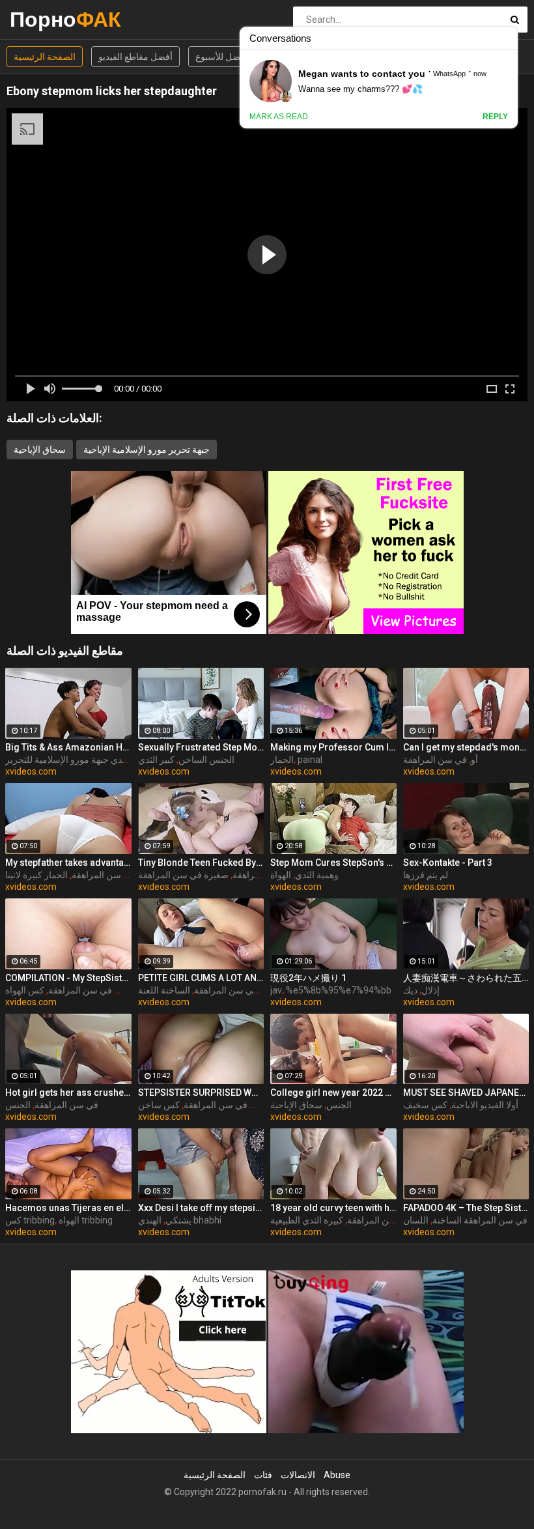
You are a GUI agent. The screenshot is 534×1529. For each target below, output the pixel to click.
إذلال (430, 990)
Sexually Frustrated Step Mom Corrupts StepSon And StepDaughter (201, 747)
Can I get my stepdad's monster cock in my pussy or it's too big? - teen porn (466, 747)
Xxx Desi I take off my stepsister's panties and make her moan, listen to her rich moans (201, 1208)
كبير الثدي (156, 759)
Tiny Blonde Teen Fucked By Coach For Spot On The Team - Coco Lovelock (201, 862)
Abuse (337, 1475)
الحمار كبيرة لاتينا (36, 875)
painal (310, 759)
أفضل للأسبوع (221, 56)
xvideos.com (31, 771)
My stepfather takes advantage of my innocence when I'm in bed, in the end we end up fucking (68, 862)
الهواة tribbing (86, 1220)
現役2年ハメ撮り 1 (308, 978)
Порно (44, 19)
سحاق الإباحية (40, 449)
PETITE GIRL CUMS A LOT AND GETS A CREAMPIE (201, 978)
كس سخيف (425, 1105)
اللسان (416, 1220)
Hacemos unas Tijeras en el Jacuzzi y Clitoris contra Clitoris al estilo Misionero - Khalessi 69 (68, 1208)
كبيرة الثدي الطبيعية (306, 1220)
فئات (263, 1475)
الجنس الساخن (206, 759)
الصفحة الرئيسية (45, 56)
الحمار (282, 759)
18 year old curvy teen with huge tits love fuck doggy (333, 1208)
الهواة (280, 875)
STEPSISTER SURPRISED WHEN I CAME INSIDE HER (201, 1092)
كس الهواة (24, 990)
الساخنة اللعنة (164, 990)
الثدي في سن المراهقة (389, 1220)
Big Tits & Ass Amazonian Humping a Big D (68, 747)
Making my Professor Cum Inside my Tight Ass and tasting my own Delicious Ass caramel (333, 747)
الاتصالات (298, 1475)
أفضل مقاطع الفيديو (135, 56)
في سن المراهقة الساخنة (479, 1220)
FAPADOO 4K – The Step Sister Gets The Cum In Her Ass (466, 1208)
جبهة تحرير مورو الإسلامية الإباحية (146, 449)
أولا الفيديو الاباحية (484, 1105)
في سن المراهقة (435, 759)
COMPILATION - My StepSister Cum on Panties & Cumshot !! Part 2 (68, 978)
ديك (410, 990)
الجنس (18, 1105)
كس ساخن (159, 1105)
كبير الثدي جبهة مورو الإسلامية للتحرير (76, 759)
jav (276, 990)
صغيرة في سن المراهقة (183, 875)
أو (474, 759)
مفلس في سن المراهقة (93, 990)
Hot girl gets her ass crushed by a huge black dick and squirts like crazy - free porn (68, 1092)
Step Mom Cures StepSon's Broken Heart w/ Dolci (333, 862)
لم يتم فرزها (425, 875)
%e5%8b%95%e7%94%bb (338, 990)
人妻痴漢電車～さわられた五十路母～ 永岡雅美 (466, 978)
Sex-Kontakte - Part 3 (447, 862)
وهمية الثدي (317, 875)
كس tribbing (30, 1220)
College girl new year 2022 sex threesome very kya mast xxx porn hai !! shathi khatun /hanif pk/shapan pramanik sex (333, 1092)
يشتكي (178, 1220)
